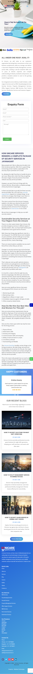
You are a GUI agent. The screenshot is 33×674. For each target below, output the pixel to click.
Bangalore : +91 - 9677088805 (8, 644)
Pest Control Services (6, 611)
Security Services (5, 600)
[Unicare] (11, 50)
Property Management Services (9, 603)
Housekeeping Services (7, 597)
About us (4, 571)
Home (3, 568)
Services (4, 574)
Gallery (3, 582)
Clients (3, 585)
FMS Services (5, 595)
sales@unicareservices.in (7, 650)
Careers (3, 580)
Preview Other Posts (16, 538)
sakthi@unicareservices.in (7, 652)
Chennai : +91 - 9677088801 (8, 642)
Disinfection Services (6, 614)
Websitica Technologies (19, 669)
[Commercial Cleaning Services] (5, 50)
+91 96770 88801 (23, 1)
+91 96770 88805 (13, 1)
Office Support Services (7, 606)
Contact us (4, 588)
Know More (8, 34)
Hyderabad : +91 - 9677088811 (8, 646)
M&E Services (5, 609)
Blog (3, 577)
